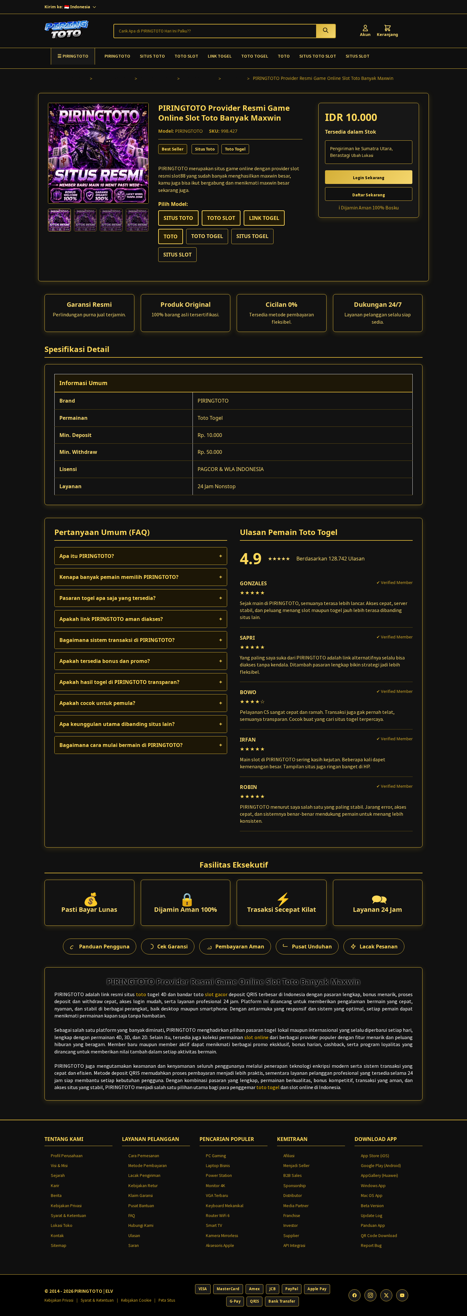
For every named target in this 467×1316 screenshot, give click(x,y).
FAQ (131, 1215)
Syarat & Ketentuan (68, 1215)
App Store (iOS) (375, 1155)
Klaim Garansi (140, 1195)
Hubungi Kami (140, 1225)
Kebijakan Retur (143, 1185)
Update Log (371, 1215)
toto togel (268, 1087)
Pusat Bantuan (141, 1205)
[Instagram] (370, 1295)
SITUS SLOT (357, 56)
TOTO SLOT (186, 56)
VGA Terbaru (217, 1195)
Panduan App (373, 1225)
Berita (56, 1195)
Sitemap (58, 1245)
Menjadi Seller (296, 1165)
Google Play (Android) (381, 1165)
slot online (256, 1037)
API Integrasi (294, 1245)
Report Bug (371, 1245)
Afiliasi (288, 1155)
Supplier (291, 1235)
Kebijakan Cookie (136, 1300)
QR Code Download (379, 1235)
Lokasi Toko (61, 1225)
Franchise (291, 1215)
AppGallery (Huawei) (379, 1175)
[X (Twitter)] (386, 1295)
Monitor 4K (215, 1185)
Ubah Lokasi (362, 155)
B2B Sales (292, 1175)
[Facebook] (355, 1295)
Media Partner (295, 1205)
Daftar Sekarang (368, 195)
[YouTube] (402, 1295)
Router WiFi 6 (218, 1215)
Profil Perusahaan (67, 1155)
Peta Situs (167, 1300)
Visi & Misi (59, 1165)
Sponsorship (294, 1185)
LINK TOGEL (220, 56)
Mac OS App (371, 1195)
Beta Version (372, 1205)
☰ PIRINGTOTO (73, 56)
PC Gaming (216, 1155)
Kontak (57, 1235)
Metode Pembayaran (147, 1165)
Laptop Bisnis (218, 1165)
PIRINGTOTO (117, 56)
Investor (290, 1225)
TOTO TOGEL (254, 56)
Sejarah (58, 1175)
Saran (133, 1245)
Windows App (373, 1185)
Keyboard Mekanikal (224, 1205)
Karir (55, 1185)
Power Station (219, 1175)
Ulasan (134, 1235)
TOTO (284, 56)
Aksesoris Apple (220, 1245)
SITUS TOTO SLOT (317, 56)
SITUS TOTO (152, 56)
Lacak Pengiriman (144, 1175)
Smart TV (214, 1225)
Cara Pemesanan (143, 1155)
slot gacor (216, 994)
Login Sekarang (368, 177)
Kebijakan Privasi (66, 1205)
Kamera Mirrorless (222, 1235)
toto (141, 994)
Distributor (292, 1195)
